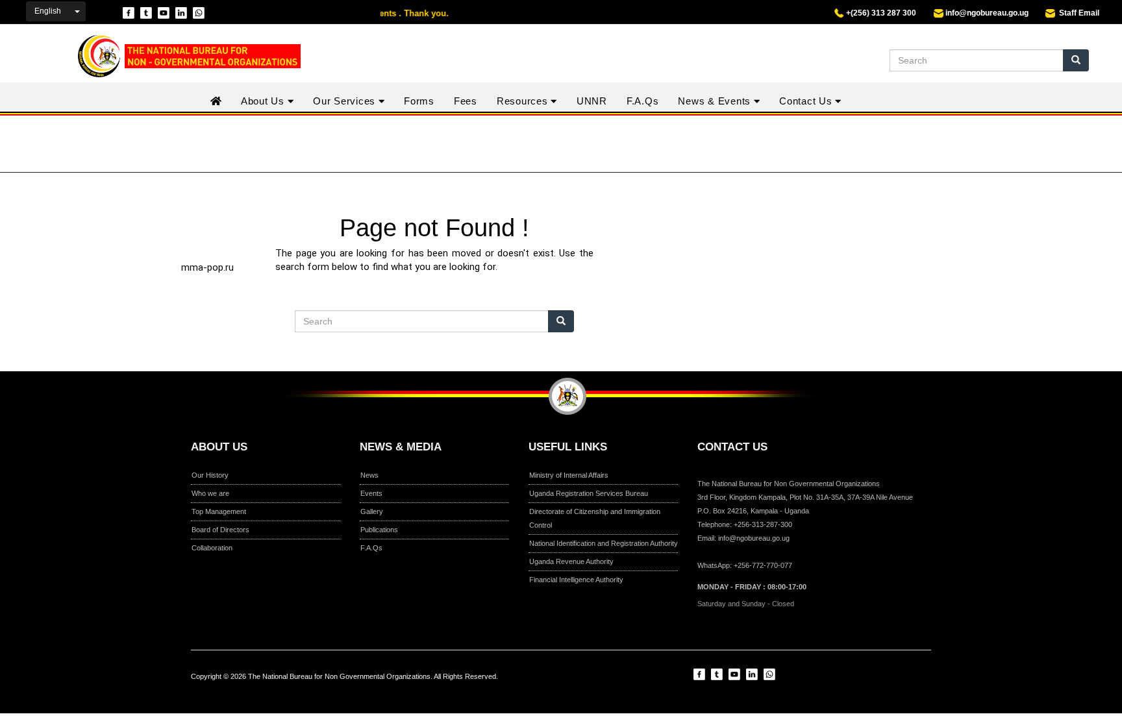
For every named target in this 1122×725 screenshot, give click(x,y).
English (47, 11)
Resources (524, 100)
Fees (465, 100)
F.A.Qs (643, 100)
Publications (379, 530)
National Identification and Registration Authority (603, 543)
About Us (264, 100)
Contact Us (807, 100)
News (369, 475)
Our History (210, 475)
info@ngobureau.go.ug (986, 13)
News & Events (716, 100)
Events (371, 493)
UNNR (592, 100)
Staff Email (1077, 13)
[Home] (181, 56)
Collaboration (212, 548)
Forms (419, 100)
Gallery (371, 511)
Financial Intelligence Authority (576, 580)
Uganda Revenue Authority (571, 561)
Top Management (219, 511)
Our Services (346, 100)
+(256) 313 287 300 (880, 13)
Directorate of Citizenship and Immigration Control (594, 518)
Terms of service (602, 687)
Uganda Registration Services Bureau (588, 493)
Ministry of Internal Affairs (568, 475)
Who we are (210, 493)
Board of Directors (220, 530)
